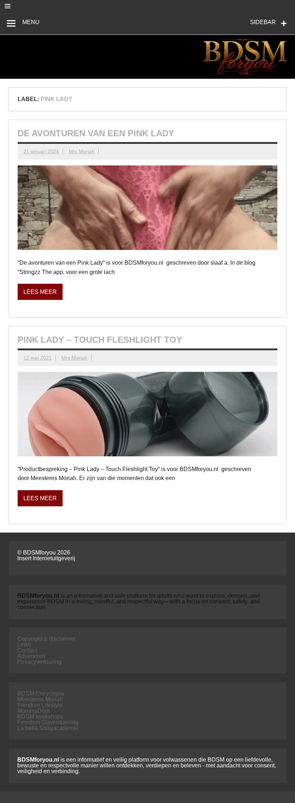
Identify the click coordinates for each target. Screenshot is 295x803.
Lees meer (40, 292)
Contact (27, 650)
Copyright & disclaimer (46, 639)
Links (24, 645)
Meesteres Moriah (40, 699)
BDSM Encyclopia (40, 693)
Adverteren (31, 656)
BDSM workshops (40, 716)
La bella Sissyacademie (47, 728)
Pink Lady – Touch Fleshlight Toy (100, 340)
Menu (31, 22)
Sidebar (263, 22)
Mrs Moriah (82, 151)
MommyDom (33, 711)
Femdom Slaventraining (47, 722)
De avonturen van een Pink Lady (96, 133)
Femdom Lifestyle (40, 705)
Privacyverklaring (39, 662)
